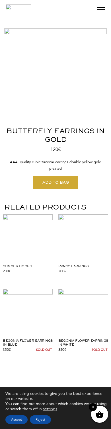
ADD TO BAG (55, 182)
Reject (40, 420)
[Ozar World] (18, 14)
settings (50, 409)
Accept (16, 420)
